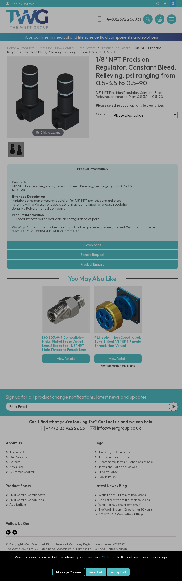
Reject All (96, 572)
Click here (109, 557)
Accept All (118, 572)
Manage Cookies (68, 572)
